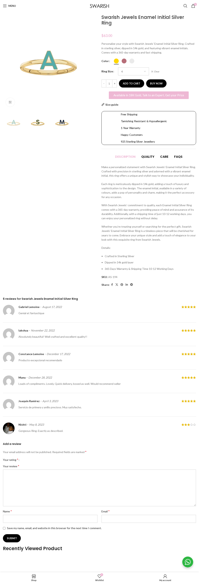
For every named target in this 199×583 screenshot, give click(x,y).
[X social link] (116, 284)
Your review (11, 466)
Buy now (156, 83)
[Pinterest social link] (121, 284)
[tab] (125, 157)
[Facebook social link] (112, 284)
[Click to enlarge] (10, 102)
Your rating (10, 459)
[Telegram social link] (131, 284)
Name (7, 511)
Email (105, 511)
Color (105, 61)
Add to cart (131, 83)
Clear (157, 71)
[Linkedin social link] (126, 284)
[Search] (185, 6)
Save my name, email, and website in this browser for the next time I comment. (54, 528)
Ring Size (107, 71)
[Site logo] (99, 5)
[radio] (116, 61)
